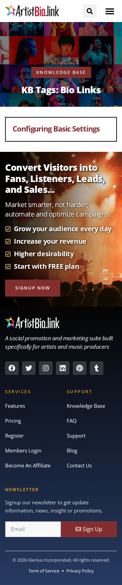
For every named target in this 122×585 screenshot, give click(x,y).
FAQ (72, 420)
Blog (72, 450)
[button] (110, 11)
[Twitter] (29, 368)
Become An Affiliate (27, 465)
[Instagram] (46, 368)
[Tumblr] (96, 368)
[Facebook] (12, 368)
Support (76, 435)
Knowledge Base (86, 405)
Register (14, 435)
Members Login (23, 450)
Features (15, 405)
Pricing (13, 420)
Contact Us (79, 465)
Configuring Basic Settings (56, 128)
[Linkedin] (62, 368)
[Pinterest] (79, 368)
